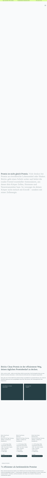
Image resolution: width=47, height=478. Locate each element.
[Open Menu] (45, 5)
